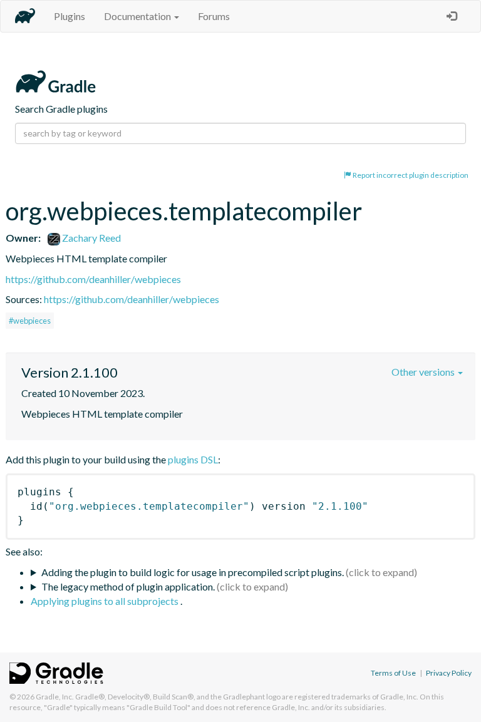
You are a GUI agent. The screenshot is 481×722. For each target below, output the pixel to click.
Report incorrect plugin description (409, 175)
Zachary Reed (90, 238)
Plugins (69, 16)
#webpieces (30, 321)
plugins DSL (193, 459)
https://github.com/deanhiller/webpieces (93, 279)
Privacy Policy (449, 673)
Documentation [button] (138, 16)
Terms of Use (393, 673)
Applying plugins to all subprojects (105, 601)
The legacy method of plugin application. (128, 586)
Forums (214, 16)
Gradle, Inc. (55, 696)
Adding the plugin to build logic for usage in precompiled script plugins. (192, 572)
